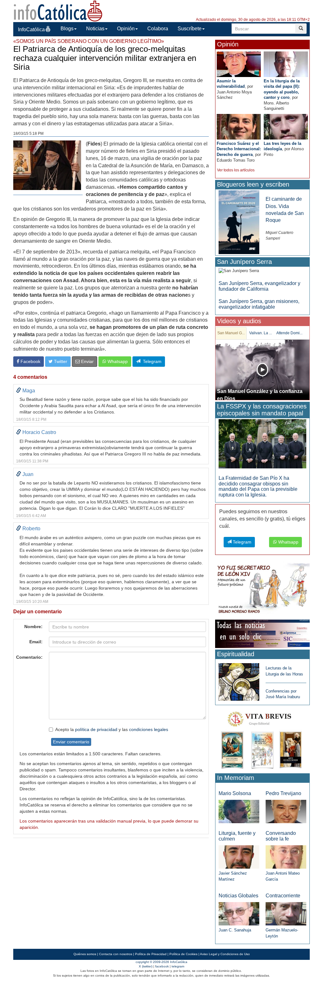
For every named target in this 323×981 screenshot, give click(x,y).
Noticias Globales (238, 895)
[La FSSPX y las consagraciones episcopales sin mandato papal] (262, 443)
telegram (178, 966)
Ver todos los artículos (236, 170)
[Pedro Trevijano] (286, 811)
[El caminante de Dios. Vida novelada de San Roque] (239, 222)
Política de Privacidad (151, 954)
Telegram (151, 361)
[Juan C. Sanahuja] (239, 913)
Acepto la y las (111, 729)
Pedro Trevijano (283, 793)
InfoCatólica (31, 29)
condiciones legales (148, 729)
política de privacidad (96, 729)
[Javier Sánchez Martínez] (239, 856)
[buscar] (301, 28)
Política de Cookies (183, 954)
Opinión (126, 28)
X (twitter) (145, 966)
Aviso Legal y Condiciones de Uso (225, 954)
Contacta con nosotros (115, 954)
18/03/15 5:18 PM (28, 133)
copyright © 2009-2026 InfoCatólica (161, 962)
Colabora (157, 28)
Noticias (95, 28)
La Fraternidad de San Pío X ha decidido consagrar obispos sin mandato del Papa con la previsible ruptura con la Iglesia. (258, 486)
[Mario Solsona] (239, 811)
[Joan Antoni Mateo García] (286, 856)
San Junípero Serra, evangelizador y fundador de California (259, 286)
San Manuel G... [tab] (231, 333)
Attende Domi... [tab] (289, 333)
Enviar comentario (71, 741)
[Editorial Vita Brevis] (262, 738)
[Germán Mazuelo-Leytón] (286, 913)
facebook (162, 966)
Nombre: (33, 626)
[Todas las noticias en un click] (262, 633)
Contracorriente (283, 895)
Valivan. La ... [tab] (260, 333)
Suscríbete (190, 28)
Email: (36, 641)
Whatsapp (117, 361)
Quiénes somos (84, 954)
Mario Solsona (235, 793)
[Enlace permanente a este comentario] (18, 390)
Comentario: (29, 657)
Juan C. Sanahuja (235, 930)
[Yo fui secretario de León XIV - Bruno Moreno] (262, 589)
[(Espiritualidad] (239, 680)
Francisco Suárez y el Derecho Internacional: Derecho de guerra (239, 149)
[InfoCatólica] (58, 10)
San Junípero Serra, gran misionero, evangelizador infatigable (259, 304)
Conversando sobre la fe (281, 835)
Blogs (67, 28)
